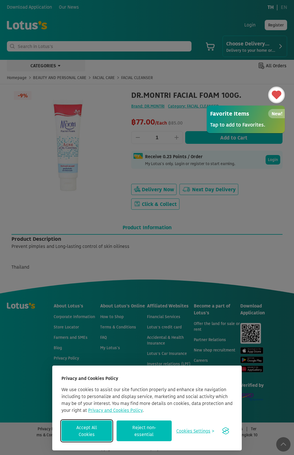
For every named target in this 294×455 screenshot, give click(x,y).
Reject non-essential (144, 431)
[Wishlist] (276, 95)
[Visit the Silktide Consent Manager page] (226, 431)
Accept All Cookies (86, 431)
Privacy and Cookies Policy (115, 410)
